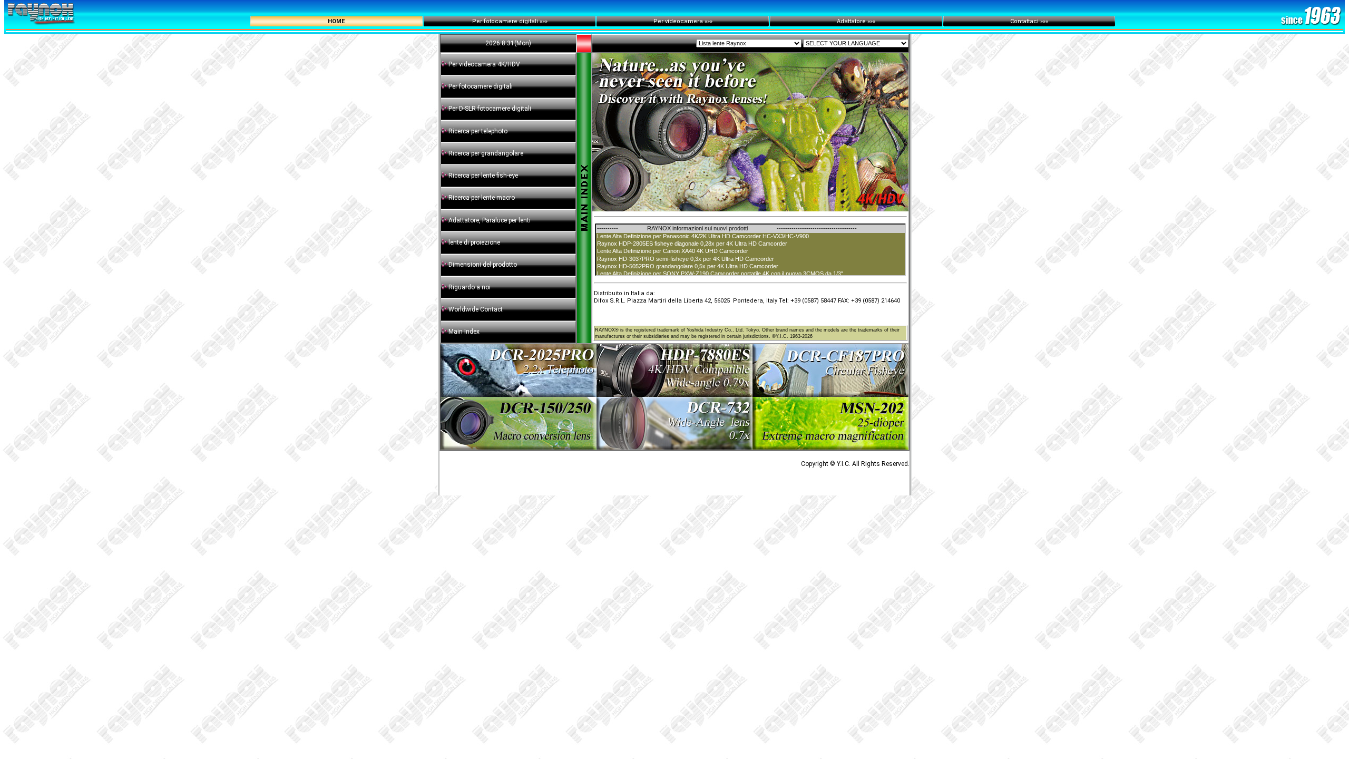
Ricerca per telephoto (477, 131)
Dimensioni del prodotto (482, 264)
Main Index (464, 331)
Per (659, 21)
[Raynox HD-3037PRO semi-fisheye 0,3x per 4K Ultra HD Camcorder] (750, 259)
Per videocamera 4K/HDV (484, 64)
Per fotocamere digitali (480, 86)
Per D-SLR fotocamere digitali (489, 108)
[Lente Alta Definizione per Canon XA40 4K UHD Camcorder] (750, 251)
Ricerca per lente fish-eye (482, 175)
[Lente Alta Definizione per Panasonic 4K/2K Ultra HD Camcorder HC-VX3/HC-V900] (750, 236)
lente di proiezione (474, 242)
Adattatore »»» (856, 21)
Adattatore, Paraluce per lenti (489, 220)
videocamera (684, 21)
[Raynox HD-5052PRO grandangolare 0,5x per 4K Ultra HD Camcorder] (750, 266)
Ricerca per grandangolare (485, 153)
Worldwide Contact (475, 309)
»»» (708, 21)
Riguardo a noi (469, 287)
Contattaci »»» (1029, 21)
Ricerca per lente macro (481, 197)
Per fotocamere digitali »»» (510, 21)
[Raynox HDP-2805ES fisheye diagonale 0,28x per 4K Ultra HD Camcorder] (750, 244)
